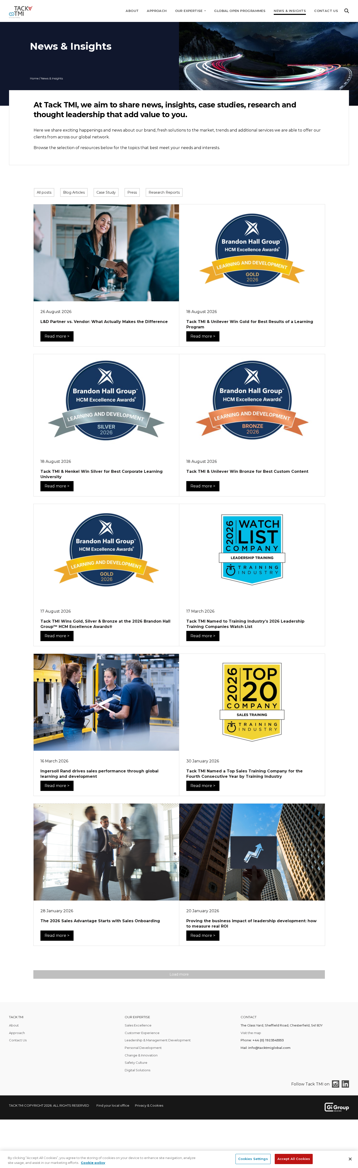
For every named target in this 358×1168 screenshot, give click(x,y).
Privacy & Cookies (149, 1105)
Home (34, 78)
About (132, 11)
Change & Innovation (141, 1055)
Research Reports (164, 192)
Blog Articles (74, 192)
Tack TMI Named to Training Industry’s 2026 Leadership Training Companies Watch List (245, 624)
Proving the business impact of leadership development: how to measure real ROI (251, 924)
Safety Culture (136, 1062)
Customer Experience (142, 1033)
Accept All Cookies (293, 1159)
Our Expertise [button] (189, 11)
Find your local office (112, 1105)
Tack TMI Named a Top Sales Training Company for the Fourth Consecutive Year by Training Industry (244, 774)
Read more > (57, 336)
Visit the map (251, 1033)
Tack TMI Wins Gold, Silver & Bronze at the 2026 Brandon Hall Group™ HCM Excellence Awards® (105, 624)
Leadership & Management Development (158, 1040)
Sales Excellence (138, 1025)
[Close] (350, 1159)
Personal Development (143, 1048)
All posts (44, 192)
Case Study (106, 192)
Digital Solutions (137, 1070)
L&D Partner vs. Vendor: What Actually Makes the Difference (104, 321)
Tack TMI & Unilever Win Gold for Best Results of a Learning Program (249, 324)
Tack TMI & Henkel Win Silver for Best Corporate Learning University (101, 474)
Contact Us (326, 11)
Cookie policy (93, 1163)
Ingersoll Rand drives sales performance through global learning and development (99, 774)
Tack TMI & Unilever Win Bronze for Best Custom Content (247, 471)
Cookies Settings (253, 1159)
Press (132, 192)
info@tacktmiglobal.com (269, 1048)
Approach (157, 11)
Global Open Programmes (239, 11)
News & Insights (290, 11)
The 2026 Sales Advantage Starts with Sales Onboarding (100, 921)
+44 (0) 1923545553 (268, 1040)
